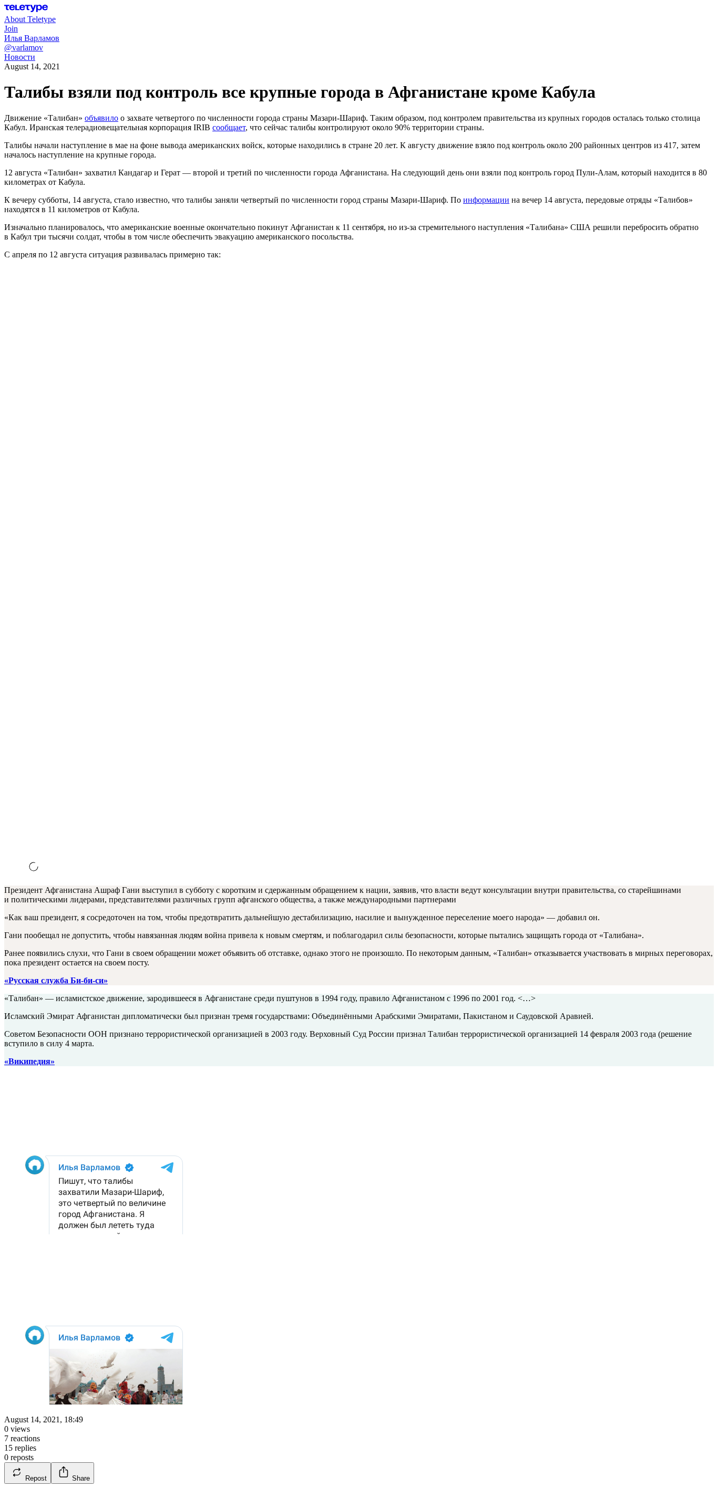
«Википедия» (29, 1061)
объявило (101, 117)
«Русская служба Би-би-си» (56, 980)
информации (486, 199)
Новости (19, 57)
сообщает (228, 127)
